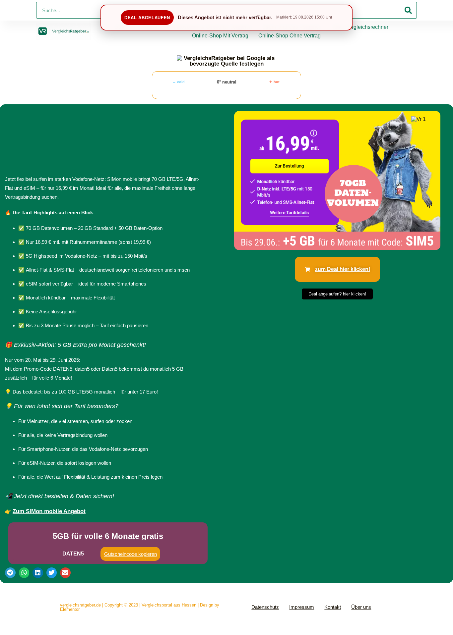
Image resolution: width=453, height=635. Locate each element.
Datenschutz (265, 607)
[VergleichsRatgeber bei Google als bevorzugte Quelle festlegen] (226, 61)
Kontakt (332, 607)
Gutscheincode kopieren (130, 554)
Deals (121, 27)
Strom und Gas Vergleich (292, 27)
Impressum (301, 607)
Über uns (361, 607)
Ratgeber (149, 27)
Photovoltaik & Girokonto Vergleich (211, 27)
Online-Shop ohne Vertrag (289, 35)
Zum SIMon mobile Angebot (49, 511)
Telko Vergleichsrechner (360, 27)
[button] (10, 572)
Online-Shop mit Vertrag (220, 35)
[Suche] (408, 10)
